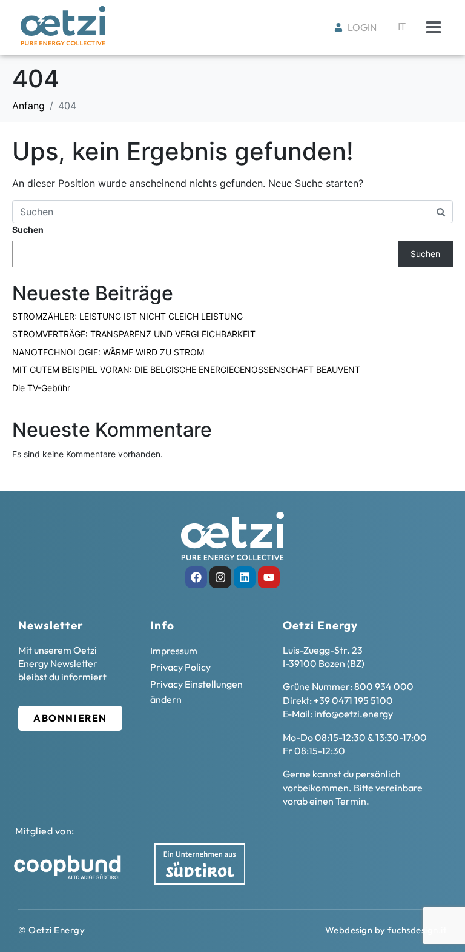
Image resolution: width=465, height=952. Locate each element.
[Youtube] (269, 577)
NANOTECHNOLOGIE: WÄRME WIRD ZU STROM (108, 352)
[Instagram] (220, 577)
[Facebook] (196, 577)
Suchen (28, 229)
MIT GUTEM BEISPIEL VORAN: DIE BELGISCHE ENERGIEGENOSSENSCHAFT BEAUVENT (186, 369)
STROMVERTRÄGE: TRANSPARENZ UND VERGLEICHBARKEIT (134, 334)
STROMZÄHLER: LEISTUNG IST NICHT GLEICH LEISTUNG (127, 316)
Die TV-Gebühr (41, 388)
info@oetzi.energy (353, 714)
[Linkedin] (245, 577)
